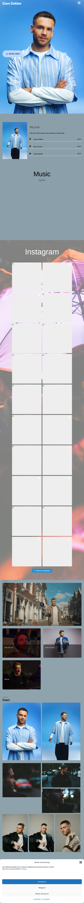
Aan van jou (37, 146)
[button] (81, 862)
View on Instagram (43, 571)
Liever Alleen (38, 139)
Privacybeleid (46, 899)
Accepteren (42, 882)
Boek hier (14, 53)
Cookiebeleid (37, 899)
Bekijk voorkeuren (42, 894)
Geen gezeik (38, 154)
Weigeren (42, 888)
